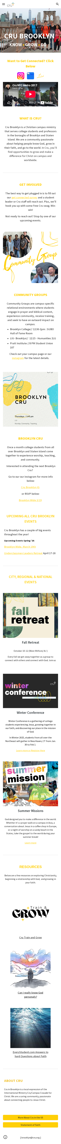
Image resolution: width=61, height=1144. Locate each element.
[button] (3, 4)
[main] (30, 30)
